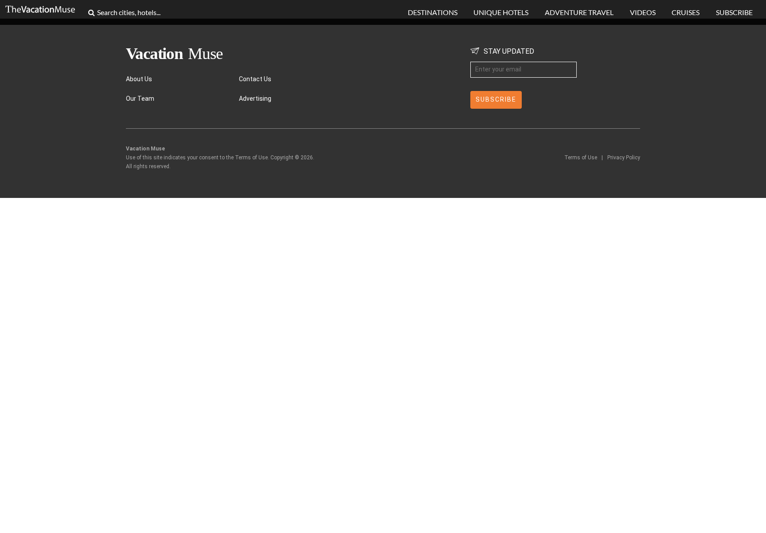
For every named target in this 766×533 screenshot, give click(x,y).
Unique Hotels (500, 12)
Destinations (432, 12)
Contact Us (255, 79)
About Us (139, 79)
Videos (643, 12)
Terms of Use (580, 157)
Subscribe (734, 12)
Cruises (686, 12)
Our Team (140, 98)
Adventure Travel (579, 12)
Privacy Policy (623, 157)
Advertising (255, 98)
